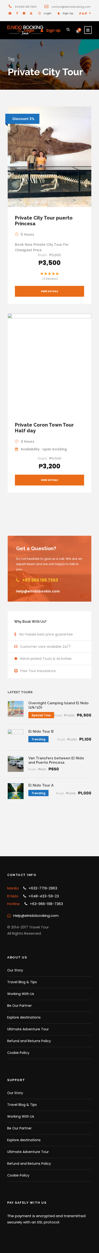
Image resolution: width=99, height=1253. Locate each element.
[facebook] (17, 13)
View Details (49, 291)
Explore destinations (24, 1017)
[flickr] (24, 13)
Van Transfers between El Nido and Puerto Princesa (56, 760)
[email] (10, 13)
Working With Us (20, 993)
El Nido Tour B (41, 731)
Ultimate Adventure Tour (28, 1029)
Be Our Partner (19, 1005)
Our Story (15, 970)
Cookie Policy (18, 1052)
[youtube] (31, 13)
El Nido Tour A (41, 785)
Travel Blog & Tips (22, 982)
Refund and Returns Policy (29, 1041)
